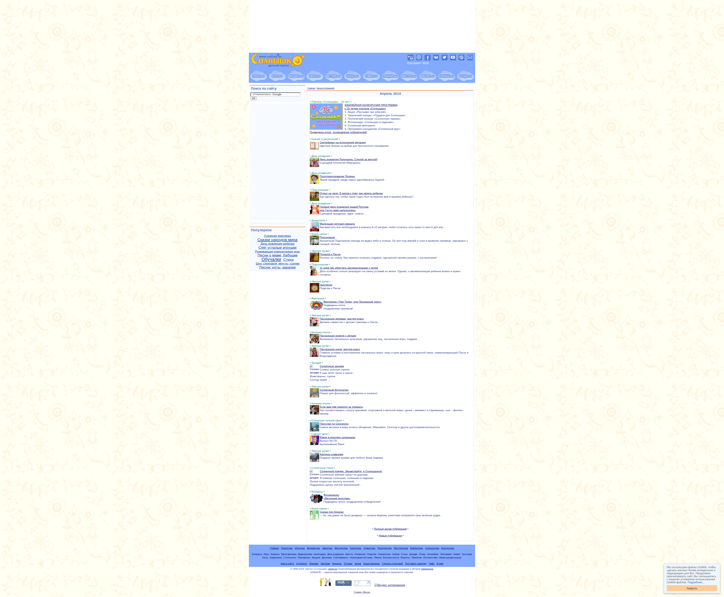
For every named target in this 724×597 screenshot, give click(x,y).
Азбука (396, 554)
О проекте (301, 563)
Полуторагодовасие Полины (337, 176)
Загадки (413, 554)
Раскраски (360, 554)
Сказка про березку (332, 511)
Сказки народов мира (278, 239)
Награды (337, 563)
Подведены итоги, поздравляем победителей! (338, 132)
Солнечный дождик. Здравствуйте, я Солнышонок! (351, 471)
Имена (377, 557)
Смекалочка (384, 554)
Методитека (341, 548)
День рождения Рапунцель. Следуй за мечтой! (348, 159)
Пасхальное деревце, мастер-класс (342, 318)
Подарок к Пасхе (330, 254)
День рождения (335, 554)
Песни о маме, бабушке (278, 255)
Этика (422, 554)
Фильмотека (313, 548)
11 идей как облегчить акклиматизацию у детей (349, 267)
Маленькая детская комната (337, 223)
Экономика (446, 554)
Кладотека (355, 548)
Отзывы (348, 563)
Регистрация (414, 63)
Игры (266, 554)
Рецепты (405, 557)
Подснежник (327, 237)
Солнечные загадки (332, 366)
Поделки (371, 554)
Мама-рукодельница (450, 557)
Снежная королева (277, 235)
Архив (358, 563)
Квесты (349, 554)
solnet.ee (332, 569)
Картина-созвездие (331, 454)
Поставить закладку (415, 563)
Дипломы (327, 557)
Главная (311, 88)
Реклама (313, 563)
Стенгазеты (289, 557)
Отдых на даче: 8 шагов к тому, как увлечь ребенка (351, 193)
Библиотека (416, 548)
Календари (320, 554)
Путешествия (430, 557)
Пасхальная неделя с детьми (338, 335)
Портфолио (304, 557)
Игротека (300, 548)
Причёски (417, 557)
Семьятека (369, 548)
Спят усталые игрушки (277, 248)
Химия (456, 554)
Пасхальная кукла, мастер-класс (340, 349)
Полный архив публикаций (390, 528)
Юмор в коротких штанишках (337, 437)
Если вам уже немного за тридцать (341, 406)
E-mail (440, 563)
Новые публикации (390, 535)
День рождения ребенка (278, 243)
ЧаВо (431, 563)
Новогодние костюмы (361, 557)
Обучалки (271, 259)
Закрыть (692, 588)
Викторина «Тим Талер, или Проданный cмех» (352, 301)
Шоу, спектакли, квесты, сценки (277, 263)
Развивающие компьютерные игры (277, 251)
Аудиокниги (276, 557)
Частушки (467, 554)
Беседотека (447, 548)
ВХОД (426, 63)
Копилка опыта (391, 557)
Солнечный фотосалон (334, 389)
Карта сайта (287, 563)
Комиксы (275, 554)
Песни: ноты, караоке (277, 267)
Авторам (325, 563)
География (433, 554)
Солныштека (432, 548)
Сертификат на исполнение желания (343, 142)
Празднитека (384, 548)
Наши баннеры (371, 563)
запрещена (427, 569)
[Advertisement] (362, 26)
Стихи (288, 260)
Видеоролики (305, 554)
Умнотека (327, 548)
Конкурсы (257, 554)
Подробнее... (696, 582)
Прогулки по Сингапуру (334, 423)
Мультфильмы (289, 554)
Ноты (265, 557)
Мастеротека (401, 548)
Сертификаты (340, 557)
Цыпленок (326, 284)
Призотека (287, 548)
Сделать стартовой (392, 563)
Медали (316, 557)
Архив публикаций (325, 88)
